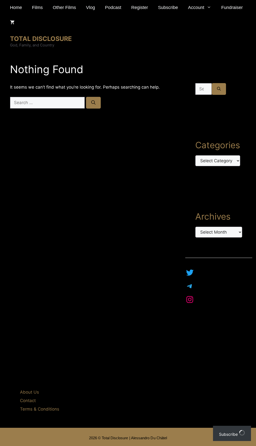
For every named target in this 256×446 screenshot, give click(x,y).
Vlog (90, 7)
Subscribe (168, 7)
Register (139, 7)
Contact (28, 400)
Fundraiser (232, 7)
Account (196, 7)
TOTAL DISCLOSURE (41, 38)
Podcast (113, 7)
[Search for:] (48, 102)
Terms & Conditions (39, 409)
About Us (29, 392)
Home (16, 7)
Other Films (64, 7)
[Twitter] (189, 272)
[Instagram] (189, 299)
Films (37, 7)
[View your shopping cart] (12, 22)
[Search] (93, 103)
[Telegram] (189, 286)
